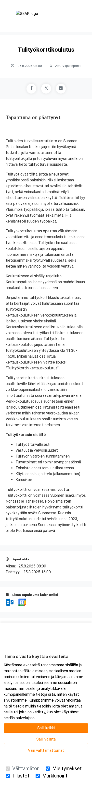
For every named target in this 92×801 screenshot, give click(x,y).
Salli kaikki (46, 728)
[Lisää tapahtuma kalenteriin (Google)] (22, 602)
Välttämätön (25, 768)
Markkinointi (55, 776)
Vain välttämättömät (46, 750)
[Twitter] (46, 89)
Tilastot (20, 776)
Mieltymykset (67, 768)
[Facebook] (31, 89)
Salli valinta (46, 739)
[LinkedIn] (61, 89)
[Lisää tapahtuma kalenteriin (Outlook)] (10, 602)
